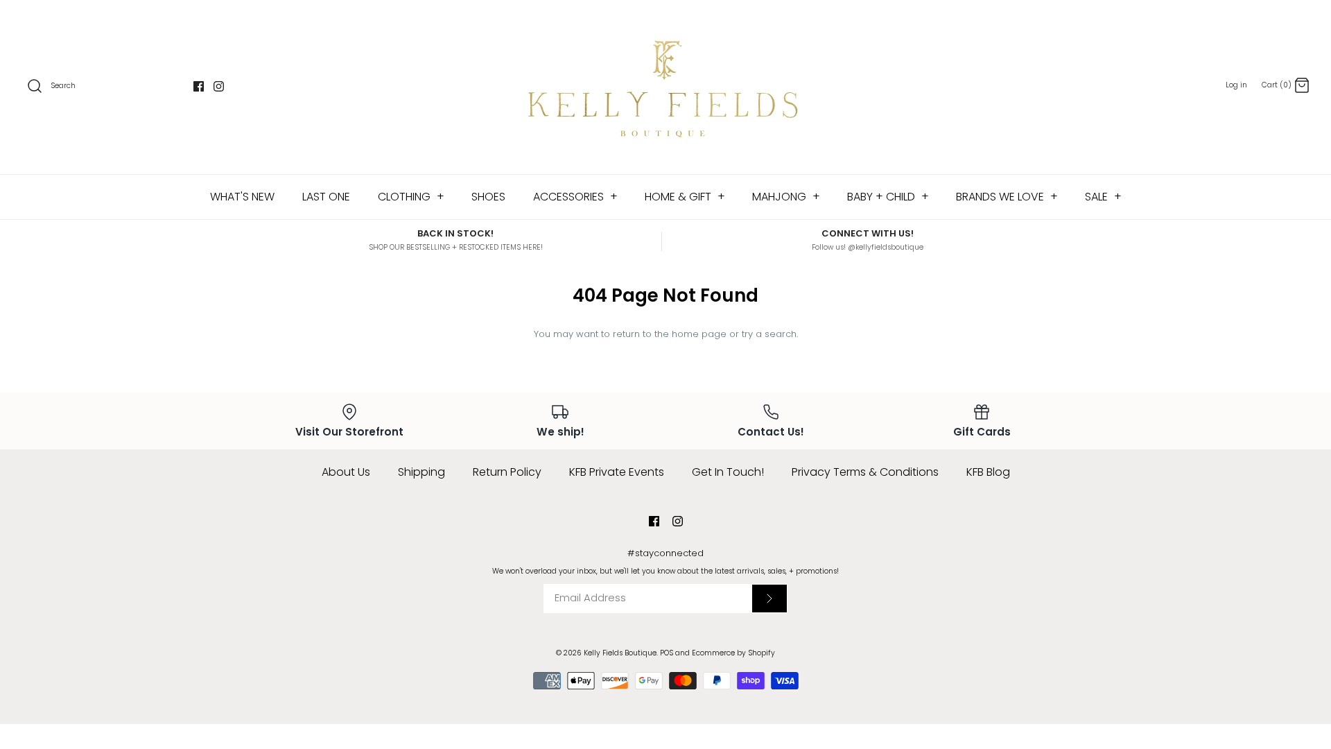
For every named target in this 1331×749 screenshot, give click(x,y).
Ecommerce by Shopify (733, 653)
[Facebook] (198, 86)
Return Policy (507, 472)
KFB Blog (988, 472)
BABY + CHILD (888, 197)
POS (666, 653)
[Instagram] (219, 86)
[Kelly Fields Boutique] (665, 87)
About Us (346, 472)
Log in (1236, 85)
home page (699, 334)
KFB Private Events (616, 472)
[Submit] (769, 598)
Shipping (421, 472)
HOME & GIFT (685, 197)
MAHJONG (786, 197)
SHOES (488, 197)
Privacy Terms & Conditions (865, 472)
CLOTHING (411, 197)
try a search (769, 334)
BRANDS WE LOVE (1007, 197)
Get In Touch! (728, 472)
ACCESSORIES (575, 197)
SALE (1103, 197)
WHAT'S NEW (242, 197)
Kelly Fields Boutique (620, 653)
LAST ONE (326, 197)
